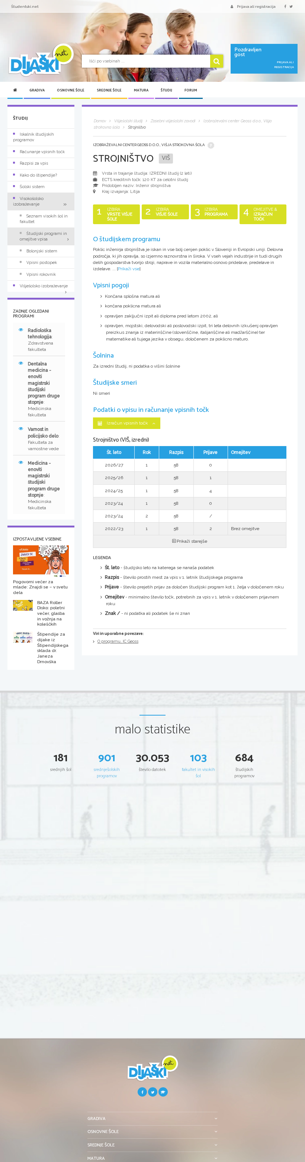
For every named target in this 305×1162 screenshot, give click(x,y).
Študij (166, 90)
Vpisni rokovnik (41, 274)
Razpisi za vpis (34, 163)
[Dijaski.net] (40, 60)
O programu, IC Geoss (117, 641)
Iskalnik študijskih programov (33, 137)
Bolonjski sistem (41, 251)
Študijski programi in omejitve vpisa (43, 236)
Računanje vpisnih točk (42, 151)
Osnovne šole (70, 90)
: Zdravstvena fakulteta (40, 340)
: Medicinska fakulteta (44, 389)
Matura (141, 90)
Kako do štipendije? (38, 175)
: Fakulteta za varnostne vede (44, 439)
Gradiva (37, 90)
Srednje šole (109, 90)
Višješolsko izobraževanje (44, 286)
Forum (190, 90)
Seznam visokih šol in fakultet (44, 219)
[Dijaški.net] (152, 1071)
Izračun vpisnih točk (127, 423)
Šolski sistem (32, 186)
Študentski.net (25, 6)
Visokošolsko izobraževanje (28, 201)
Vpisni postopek (41, 262)
